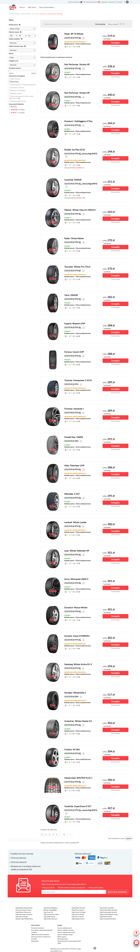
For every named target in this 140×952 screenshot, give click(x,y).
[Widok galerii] (123, 24)
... (60, 834)
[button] (136, 932)
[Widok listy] (121, 24)
